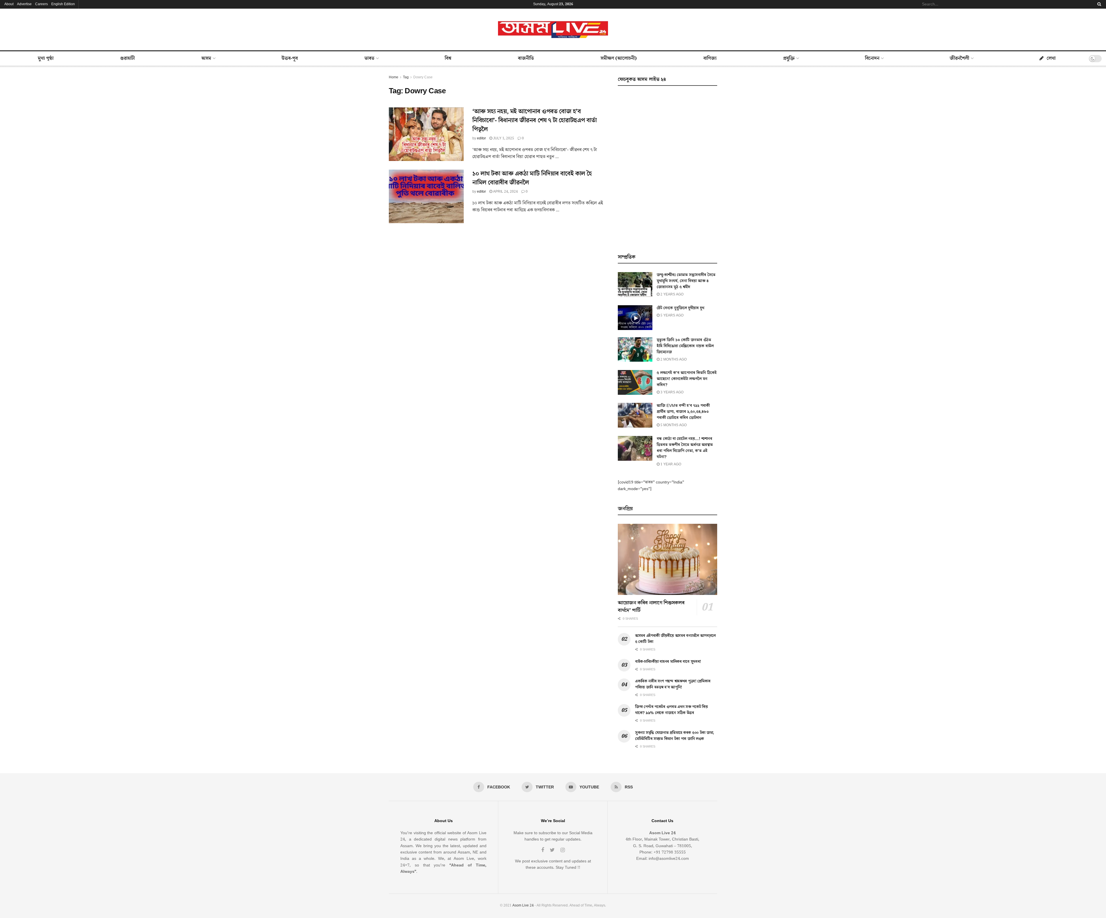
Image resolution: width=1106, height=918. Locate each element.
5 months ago (673, 425)
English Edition (63, 4)
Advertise (24, 4)
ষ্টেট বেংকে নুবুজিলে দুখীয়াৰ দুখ (680, 308)
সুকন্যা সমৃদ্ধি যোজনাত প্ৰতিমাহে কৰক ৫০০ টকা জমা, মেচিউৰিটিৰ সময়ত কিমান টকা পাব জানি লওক (674, 736)
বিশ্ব (448, 58)
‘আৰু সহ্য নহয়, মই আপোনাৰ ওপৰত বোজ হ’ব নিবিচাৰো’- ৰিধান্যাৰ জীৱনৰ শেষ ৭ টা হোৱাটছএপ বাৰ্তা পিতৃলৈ (534, 120)
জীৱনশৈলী (959, 58)
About (9, 4)
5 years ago (671, 315)
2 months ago (673, 359)
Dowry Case (423, 77)
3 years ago (671, 392)
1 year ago (670, 464)
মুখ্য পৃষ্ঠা (46, 58)
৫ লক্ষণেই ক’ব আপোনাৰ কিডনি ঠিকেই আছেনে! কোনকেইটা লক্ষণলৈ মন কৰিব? (687, 379)
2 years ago (671, 294)
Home (393, 77)
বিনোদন (872, 58)
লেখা (1051, 58)
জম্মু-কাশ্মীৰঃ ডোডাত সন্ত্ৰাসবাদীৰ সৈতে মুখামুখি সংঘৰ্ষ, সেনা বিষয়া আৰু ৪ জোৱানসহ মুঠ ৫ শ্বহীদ (686, 281)
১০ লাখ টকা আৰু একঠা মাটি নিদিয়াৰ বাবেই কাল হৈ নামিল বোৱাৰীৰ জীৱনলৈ (532, 178)
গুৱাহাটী (127, 58)
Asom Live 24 (523, 905)
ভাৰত (369, 58)
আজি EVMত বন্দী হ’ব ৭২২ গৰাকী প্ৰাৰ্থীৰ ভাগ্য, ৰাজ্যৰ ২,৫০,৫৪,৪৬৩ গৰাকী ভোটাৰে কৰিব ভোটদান (683, 412)
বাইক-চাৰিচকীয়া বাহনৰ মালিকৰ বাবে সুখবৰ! (668, 662)
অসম (206, 58)
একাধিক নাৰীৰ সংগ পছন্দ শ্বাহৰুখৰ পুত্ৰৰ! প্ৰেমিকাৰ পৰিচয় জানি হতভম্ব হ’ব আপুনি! (672, 684)
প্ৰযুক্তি (789, 58)
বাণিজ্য (710, 58)
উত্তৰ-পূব (289, 58)
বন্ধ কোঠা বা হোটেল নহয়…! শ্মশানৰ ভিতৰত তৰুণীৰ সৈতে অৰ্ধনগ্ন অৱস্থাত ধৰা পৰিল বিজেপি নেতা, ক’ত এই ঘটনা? (685, 448)
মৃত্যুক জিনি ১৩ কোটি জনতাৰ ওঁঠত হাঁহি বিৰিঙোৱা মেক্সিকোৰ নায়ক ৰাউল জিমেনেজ (685, 346)
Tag (406, 77)
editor (481, 138)
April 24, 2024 (505, 191)
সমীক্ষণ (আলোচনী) (619, 58)
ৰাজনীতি (526, 58)
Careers (41, 4)
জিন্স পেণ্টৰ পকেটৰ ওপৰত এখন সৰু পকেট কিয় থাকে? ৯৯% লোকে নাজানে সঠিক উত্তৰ (671, 710)
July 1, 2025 (503, 138)
